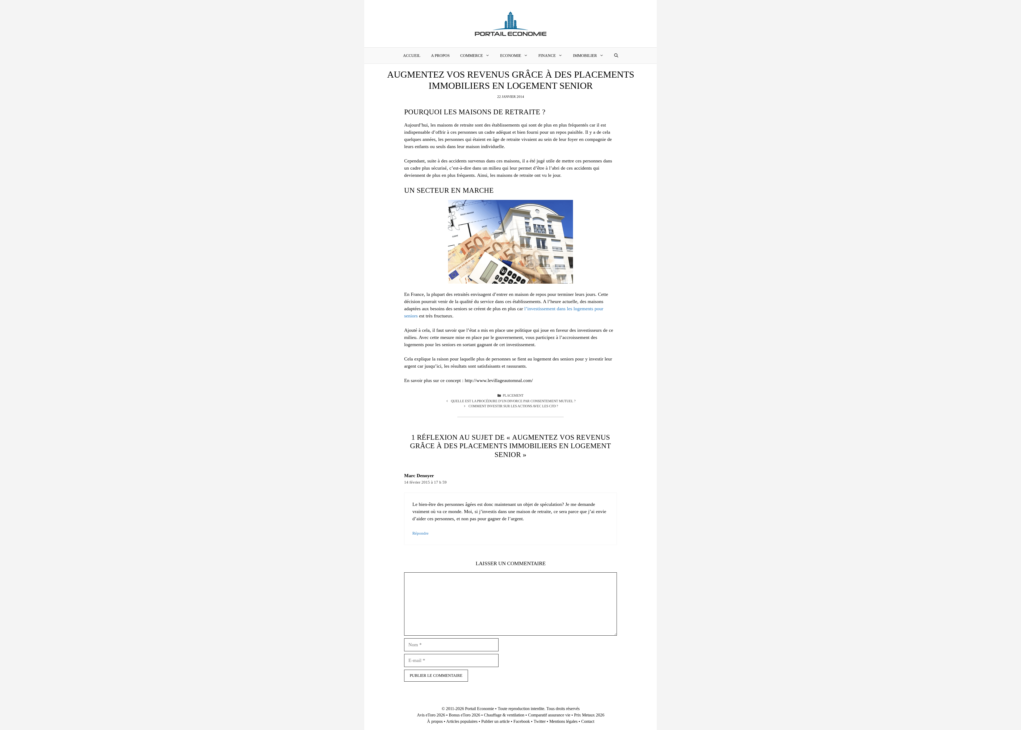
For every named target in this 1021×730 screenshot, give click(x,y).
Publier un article (495, 721)
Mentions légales (563, 721)
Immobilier (585, 55)
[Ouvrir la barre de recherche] (616, 56)
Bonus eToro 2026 (464, 715)
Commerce (471, 55)
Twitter (540, 721)
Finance (547, 55)
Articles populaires (462, 721)
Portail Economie (479, 708)
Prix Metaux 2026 (589, 715)
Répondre (420, 533)
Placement (513, 395)
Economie (510, 55)
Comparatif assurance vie (549, 715)
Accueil (411, 55)
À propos (435, 721)
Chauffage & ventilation (504, 715)
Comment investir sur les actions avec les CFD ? (513, 406)
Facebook (521, 721)
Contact (587, 721)
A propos (440, 55)
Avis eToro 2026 (431, 715)
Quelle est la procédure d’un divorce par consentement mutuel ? (513, 401)
